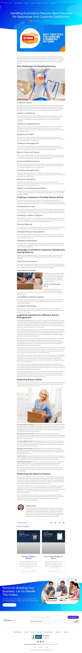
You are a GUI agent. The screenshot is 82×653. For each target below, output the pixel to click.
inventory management (38, 173)
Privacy (40, 647)
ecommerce (31, 105)
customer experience (49, 281)
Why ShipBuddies (19, 3)
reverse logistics (35, 338)
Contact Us (53, 3)
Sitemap (47, 647)
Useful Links (58, 632)
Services (26, 3)
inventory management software (28, 355)
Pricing (32, 3)
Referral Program (49, 632)
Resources (45, 3)
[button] (51, 522)
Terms (34, 647)
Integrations (38, 3)
